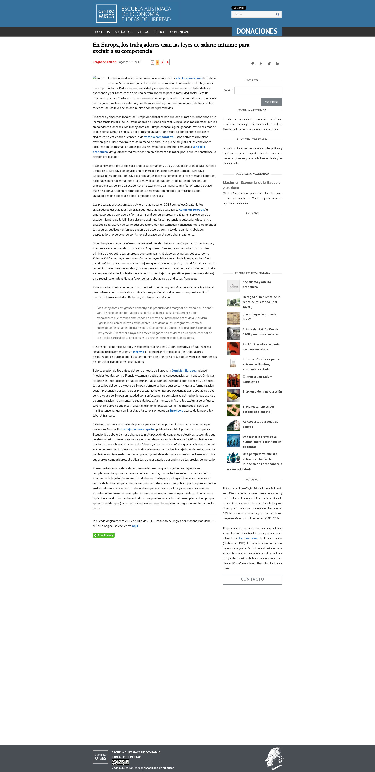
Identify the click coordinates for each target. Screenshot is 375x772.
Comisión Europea (191, 209)
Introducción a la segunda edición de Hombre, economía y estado (261, 364)
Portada (102, 31)
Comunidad (179, 31)
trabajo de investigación (138, 429)
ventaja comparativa (158, 137)
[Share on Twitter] (269, 63)
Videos (143, 31)
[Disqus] (155, 586)
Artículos (124, 31)
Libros (159, 31)
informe (138, 352)
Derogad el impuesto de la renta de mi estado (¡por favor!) (261, 302)
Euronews (176, 410)
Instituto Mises (248, 538)
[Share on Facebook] (261, 63)
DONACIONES (257, 30)
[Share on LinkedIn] (278, 63)
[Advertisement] (252, 244)
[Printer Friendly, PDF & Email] (104, 535)
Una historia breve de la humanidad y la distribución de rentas (262, 441)
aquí (135, 526)
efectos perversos (189, 78)
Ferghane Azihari (104, 62)
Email (228, 90)
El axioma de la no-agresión (262, 391)
